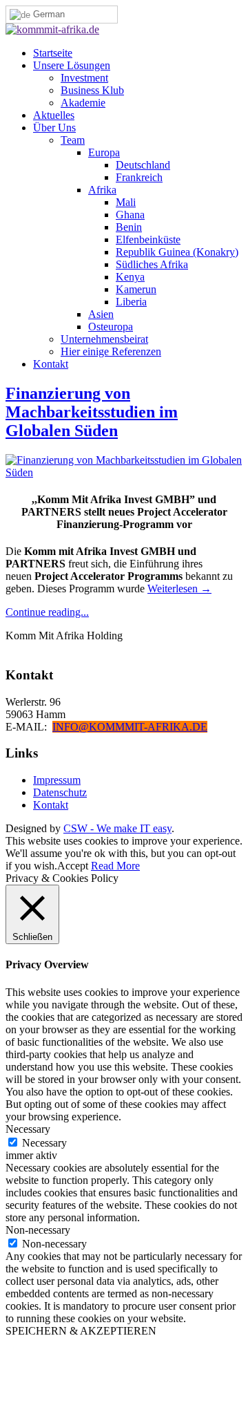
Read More (115, 866)
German (47, 14)
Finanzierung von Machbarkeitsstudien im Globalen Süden (92, 412)
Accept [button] (72, 866)
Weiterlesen (179, 588)
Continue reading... (47, 612)
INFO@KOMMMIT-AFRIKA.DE (129, 727)
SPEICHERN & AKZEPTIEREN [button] (81, 1331)
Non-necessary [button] (38, 1230)
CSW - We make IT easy (117, 828)
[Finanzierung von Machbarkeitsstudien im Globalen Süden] (124, 472)
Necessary (44, 1143)
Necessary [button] (28, 1129)
